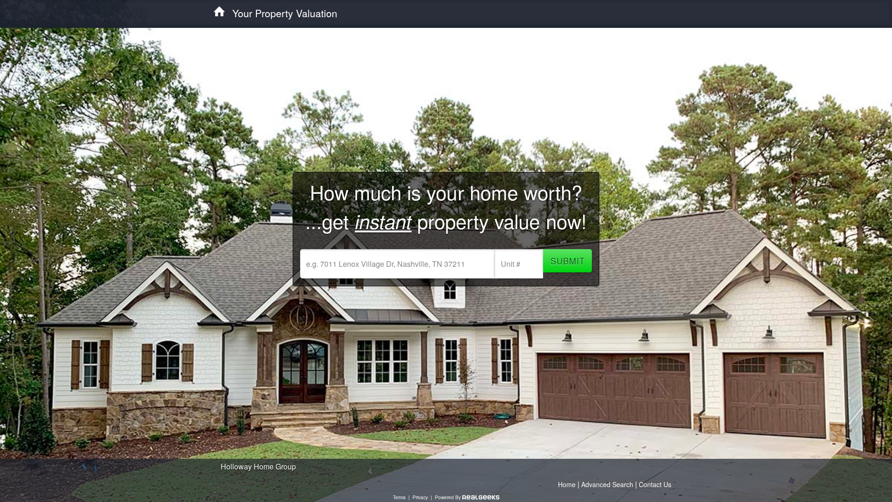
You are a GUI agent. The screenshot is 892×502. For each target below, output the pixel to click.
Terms (399, 497)
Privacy (420, 497)
